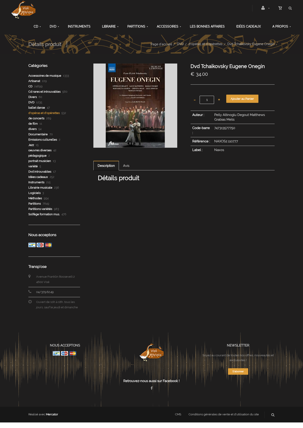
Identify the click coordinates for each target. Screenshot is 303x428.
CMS (178, 414)
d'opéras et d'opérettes (205, 44)
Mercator (52, 414)
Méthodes (35, 198)
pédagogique (37, 155)
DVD (53, 26)
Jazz (31, 145)
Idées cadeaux (248, 26)
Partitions (136, 26)
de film (33, 123)
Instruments (79, 26)
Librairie (109, 26)
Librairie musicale (40, 187)
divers (32, 129)
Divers (32, 97)
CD (36, 26)
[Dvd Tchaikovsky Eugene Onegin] (135, 67)
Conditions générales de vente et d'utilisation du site (224, 414)
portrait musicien (39, 161)
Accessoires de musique (44, 75)
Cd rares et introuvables (44, 91)
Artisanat (34, 81)
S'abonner (238, 371)
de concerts (36, 118)
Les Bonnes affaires (207, 26)
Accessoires (167, 26)
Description (106, 166)
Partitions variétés (40, 209)
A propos (280, 26)
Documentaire (38, 134)
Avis (126, 166)
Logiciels (34, 193)
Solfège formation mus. (44, 214)
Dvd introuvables (39, 171)
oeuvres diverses (39, 150)
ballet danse (36, 107)
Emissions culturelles (42, 139)
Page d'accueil (161, 44)
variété (33, 166)
